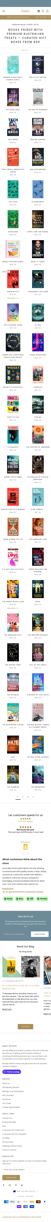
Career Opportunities (11, 1107)
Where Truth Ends (13, 477)
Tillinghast (13, 447)
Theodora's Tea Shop (38, 292)
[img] (25, 818)
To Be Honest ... (38, 509)
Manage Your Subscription (13, 1091)
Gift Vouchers (8, 1095)
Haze (13, 757)
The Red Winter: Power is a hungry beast (38, 726)
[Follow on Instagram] (10, 1185)
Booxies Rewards (9, 1122)
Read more (7, 1009)
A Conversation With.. (13, 981)
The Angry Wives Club (13, 602)
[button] (23, 853)
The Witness (13, 695)
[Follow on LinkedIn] (22, 1185)
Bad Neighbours (38, 169)
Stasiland (13, 232)
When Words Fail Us (13, 539)
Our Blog (5, 1138)
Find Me (37, 417)
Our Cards (6, 1103)
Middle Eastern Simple (13, 262)
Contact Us (7, 1118)
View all (25, 1026)
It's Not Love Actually (13, 569)
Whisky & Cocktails (13, 387)
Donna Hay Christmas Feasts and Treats (13, 356)
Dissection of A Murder (13, 509)
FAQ (4, 1126)
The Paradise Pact (13, 635)
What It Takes (38, 262)
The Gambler (13, 787)
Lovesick (38, 387)
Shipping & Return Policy (12, 1146)
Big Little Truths (38, 77)
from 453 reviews (25, 821)
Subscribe (39, 934)
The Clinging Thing (13, 325)
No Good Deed (13, 110)
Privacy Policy (8, 1142)
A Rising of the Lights (38, 695)
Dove (38, 602)
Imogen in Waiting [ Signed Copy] (13, 78)
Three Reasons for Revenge (38, 570)
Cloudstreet (38, 202)
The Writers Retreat (38, 635)
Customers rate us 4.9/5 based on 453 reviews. (22, 1217)
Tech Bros (13, 139)
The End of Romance (38, 110)
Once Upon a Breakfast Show (13, 170)
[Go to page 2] (32, 797)
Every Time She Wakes (38, 232)
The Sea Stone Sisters (38, 757)
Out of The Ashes (38, 665)
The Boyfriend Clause (13, 725)
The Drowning (38, 787)
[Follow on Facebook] (3, 1185)
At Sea (38, 325)
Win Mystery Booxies (10, 1087)
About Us (6, 1083)
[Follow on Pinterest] (16, 1185)
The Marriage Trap (38, 539)
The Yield (13, 202)
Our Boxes (6, 1099)
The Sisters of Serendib (38, 447)
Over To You (13, 417)
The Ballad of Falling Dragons (37, 478)
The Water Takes (13, 665)
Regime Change (38, 139)
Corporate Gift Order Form (13, 1130)
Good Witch (13, 292)
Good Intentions (38, 355)
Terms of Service (9, 1150)
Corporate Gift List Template (14, 1134)
